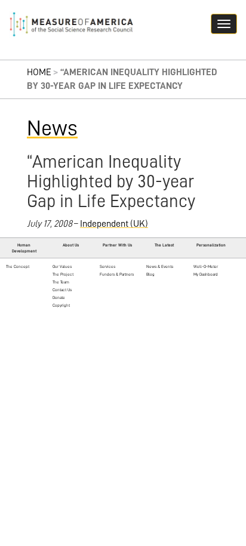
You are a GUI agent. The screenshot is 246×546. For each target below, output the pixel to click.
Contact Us (62, 290)
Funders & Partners (117, 274)
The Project (63, 274)
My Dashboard (205, 274)
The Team (61, 282)
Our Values (62, 266)
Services (107, 266)
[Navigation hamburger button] (224, 24)
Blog (150, 274)
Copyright (61, 305)
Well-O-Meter (205, 266)
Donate (59, 297)
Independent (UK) (114, 224)
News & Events (159, 266)
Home (39, 72)
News (52, 128)
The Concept (17, 266)
